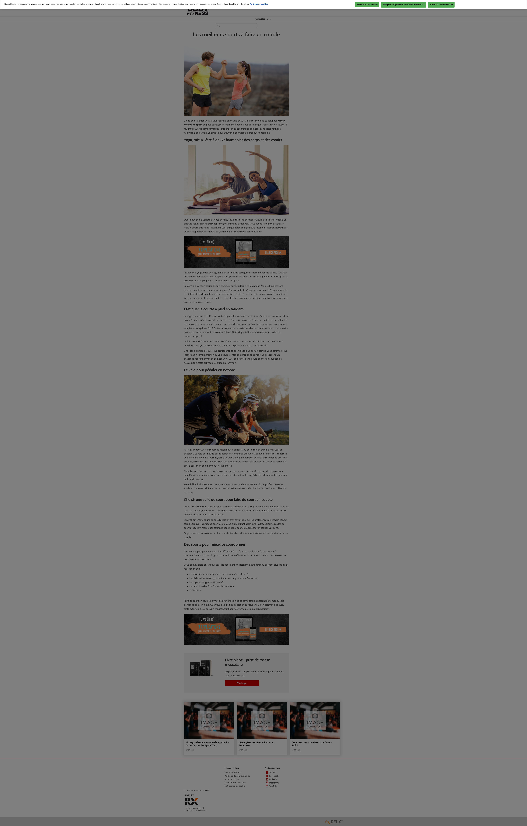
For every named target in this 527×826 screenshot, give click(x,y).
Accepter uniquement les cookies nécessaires (403, 4)
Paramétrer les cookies (367, 4)
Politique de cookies (259, 4)
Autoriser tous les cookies (441, 4)
